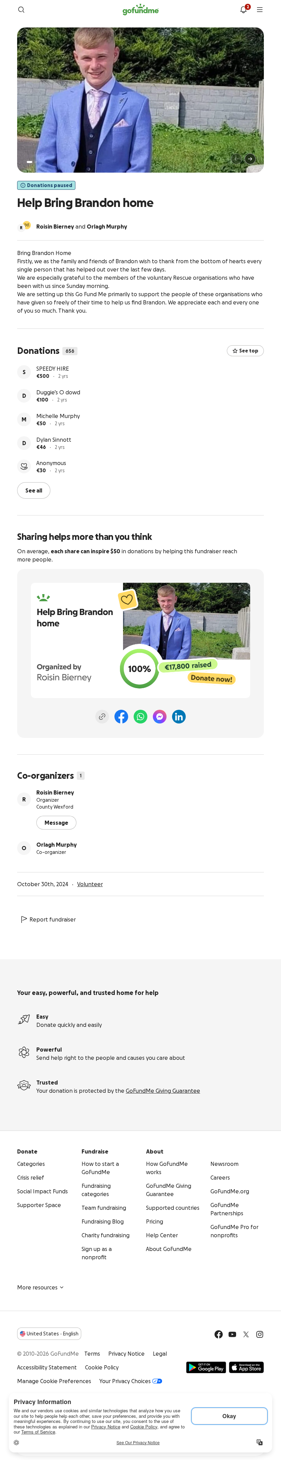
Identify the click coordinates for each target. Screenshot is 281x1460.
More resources (37, 1287)
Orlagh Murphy (56, 845)
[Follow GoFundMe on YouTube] (232, 1334)
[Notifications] (243, 9)
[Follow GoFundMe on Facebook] (218, 1334)
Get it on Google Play (206, 1367)
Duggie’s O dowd (58, 392)
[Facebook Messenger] (160, 716)
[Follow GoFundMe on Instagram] (260, 1334)
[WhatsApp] (140, 716)
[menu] (260, 9)
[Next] (250, 158)
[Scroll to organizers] (27, 225)
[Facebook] (121, 716)
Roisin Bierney (55, 792)
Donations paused (49, 185)
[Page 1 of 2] (29, 162)
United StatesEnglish (52, 1333)
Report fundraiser (52, 919)
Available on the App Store (246, 1367)
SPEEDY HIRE (52, 369)
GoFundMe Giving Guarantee (163, 1091)
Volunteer (90, 884)
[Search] (21, 9)
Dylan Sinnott (53, 440)
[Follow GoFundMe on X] (246, 1334)
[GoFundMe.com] (141, 9)
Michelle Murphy (58, 416)
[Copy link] (102, 716)
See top (248, 351)
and (81, 226)
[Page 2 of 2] (36, 162)
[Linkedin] (179, 716)
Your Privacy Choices (125, 1381)
